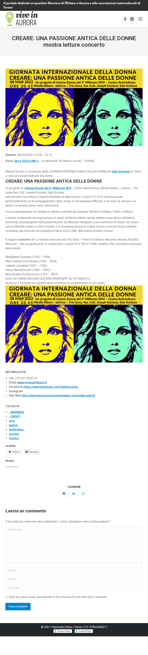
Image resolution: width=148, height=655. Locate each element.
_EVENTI (14, 416)
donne (13, 425)
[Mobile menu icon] (140, 19)
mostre (14, 434)
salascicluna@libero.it (32, 382)
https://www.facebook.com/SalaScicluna (50, 387)
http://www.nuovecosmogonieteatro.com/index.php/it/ (58, 395)
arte (12, 421)
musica (14, 438)
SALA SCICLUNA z (26, 161)
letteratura (16, 429)
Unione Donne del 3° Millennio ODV (48, 188)
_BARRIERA (16, 412)
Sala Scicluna (121, 171)
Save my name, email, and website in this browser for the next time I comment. (58, 597)
